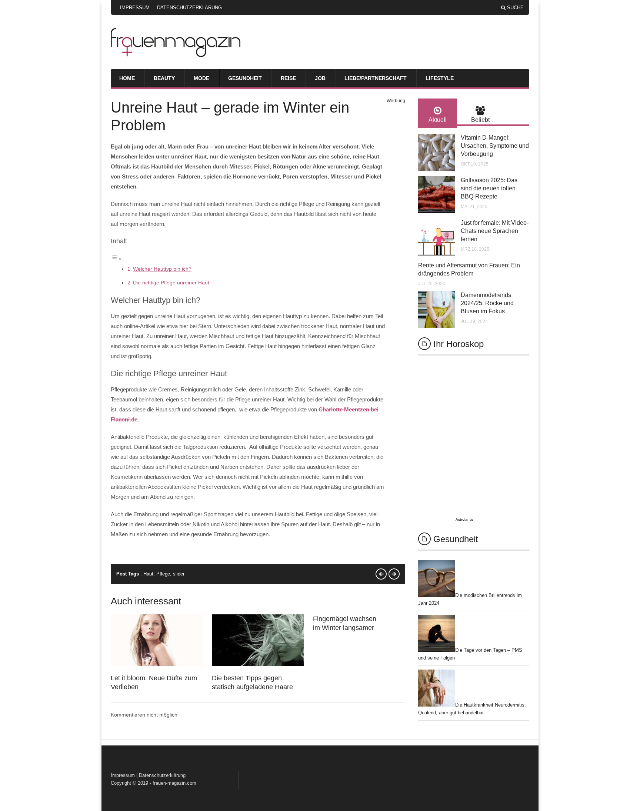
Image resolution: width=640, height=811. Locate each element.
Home (127, 78)
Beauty (164, 78)
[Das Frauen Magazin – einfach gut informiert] (175, 55)
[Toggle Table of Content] (116, 259)
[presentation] (437, 113)
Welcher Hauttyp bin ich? (162, 269)
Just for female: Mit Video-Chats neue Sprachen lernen (495, 231)
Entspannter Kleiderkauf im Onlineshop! (394, 574)
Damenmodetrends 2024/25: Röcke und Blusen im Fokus (487, 303)
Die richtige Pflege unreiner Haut (171, 283)
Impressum (135, 7)
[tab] (437, 113)
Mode (201, 78)
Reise (288, 78)
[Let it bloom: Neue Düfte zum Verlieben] (157, 664)
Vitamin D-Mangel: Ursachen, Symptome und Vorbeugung (495, 145)
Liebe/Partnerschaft (375, 78)
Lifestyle (440, 78)
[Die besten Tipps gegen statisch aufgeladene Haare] (258, 664)
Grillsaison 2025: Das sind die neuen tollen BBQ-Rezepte (489, 188)
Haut (148, 574)
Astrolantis (464, 519)
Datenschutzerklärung (189, 7)
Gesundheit (245, 78)
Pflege (163, 574)
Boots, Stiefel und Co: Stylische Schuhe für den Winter (381, 574)
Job (320, 78)
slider (178, 574)
